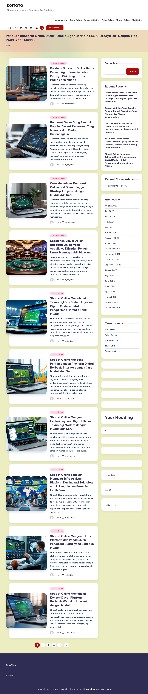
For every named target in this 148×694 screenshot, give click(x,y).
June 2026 (110, 216)
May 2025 (110, 286)
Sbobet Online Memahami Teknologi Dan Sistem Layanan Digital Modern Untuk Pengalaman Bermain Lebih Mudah (71, 306)
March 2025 (110, 297)
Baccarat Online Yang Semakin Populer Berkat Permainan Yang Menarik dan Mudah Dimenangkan (121, 112)
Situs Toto (110, 475)
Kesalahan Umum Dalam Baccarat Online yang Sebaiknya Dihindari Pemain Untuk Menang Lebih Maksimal (121, 143)
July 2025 (109, 275)
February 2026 (112, 238)
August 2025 (111, 270)
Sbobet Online (57, 293)
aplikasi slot (110, 505)
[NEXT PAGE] (66, 645)
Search (110, 63)
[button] (54, 27)
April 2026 (110, 227)
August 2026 (111, 206)
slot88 (108, 490)
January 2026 (111, 243)
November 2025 (112, 254)
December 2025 (112, 248)
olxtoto (9, 675)
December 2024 (112, 307)
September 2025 (113, 264)
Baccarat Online (58, 63)
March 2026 (110, 232)
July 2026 (109, 211)
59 (59, 645)
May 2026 (110, 222)
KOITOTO (15, 5)
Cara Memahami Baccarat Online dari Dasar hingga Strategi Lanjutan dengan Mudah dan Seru (122, 128)
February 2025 (112, 302)
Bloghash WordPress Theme (97, 689)
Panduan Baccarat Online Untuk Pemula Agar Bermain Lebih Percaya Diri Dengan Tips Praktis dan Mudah (122, 97)
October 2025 (112, 259)
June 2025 (110, 281)
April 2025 (110, 291)
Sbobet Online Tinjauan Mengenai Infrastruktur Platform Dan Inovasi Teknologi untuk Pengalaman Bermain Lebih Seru (71, 482)
